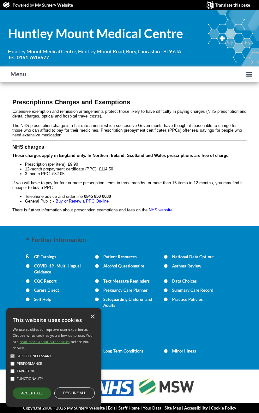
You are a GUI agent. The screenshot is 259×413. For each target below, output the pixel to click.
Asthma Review (186, 265)
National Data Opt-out (193, 256)
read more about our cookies (44, 341)
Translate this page (232, 5)
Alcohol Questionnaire (123, 265)
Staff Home (129, 407)
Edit (111, 407)
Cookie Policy (223, 407)
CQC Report (45, 281)
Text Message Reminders (126, 281)
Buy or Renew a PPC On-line (82, 201)
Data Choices (184, 281)
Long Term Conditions (123, 350)
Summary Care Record (192, 290)
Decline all (74, 393)
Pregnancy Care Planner (125, 290)
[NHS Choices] (114, 396)
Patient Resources (120, 256)
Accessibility (196, 407)
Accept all (32, 393)
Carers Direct (46, 290)
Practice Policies (187, 299)
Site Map (173, 407)
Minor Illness (184, 350)
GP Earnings (45, 256)
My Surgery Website (54, 5)
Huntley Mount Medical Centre (95, 33)
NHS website (160, 210)
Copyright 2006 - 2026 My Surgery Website (64, 407)
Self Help (42, 299)
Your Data (152, 407)
